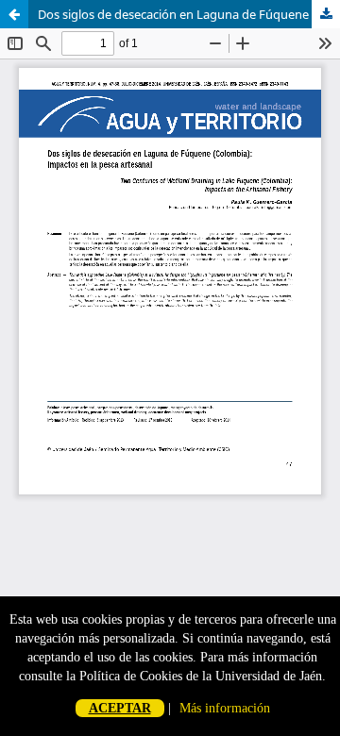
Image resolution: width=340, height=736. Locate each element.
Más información (224, 708)
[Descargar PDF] (326, 14)
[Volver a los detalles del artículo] (14, 14)
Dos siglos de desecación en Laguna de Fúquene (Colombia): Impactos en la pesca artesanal (189, 14)
